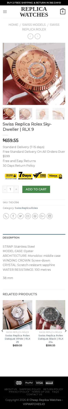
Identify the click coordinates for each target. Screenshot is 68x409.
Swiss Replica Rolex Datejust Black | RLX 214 (50, 338)
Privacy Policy (19, 391)
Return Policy (53, 389)
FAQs (55, 391)
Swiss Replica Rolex (26, 208)
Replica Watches (34, 11)
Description (11, 237)
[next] (59, 74)
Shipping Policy (30, 389)
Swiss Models (34, 25)
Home (13, 25)
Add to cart (36, 189)
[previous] (8, 74)
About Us (10, 389)
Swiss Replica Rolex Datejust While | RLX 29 (17, 338)
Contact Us (34, 394)
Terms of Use (41, 391)
